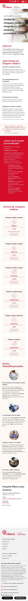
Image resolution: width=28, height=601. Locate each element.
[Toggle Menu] (23, 6)
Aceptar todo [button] (7, 598)
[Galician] (23, 1)
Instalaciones (5, 544)
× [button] (26, 562)
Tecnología (5, 546)
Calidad (4, 548)
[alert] (14, 581)
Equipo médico (5, 558)
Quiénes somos (6, 541)
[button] (14, 595)
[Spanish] (25, 1)
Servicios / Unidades (7, 555)
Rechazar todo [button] (20, 598)
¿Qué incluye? (14, 234)
